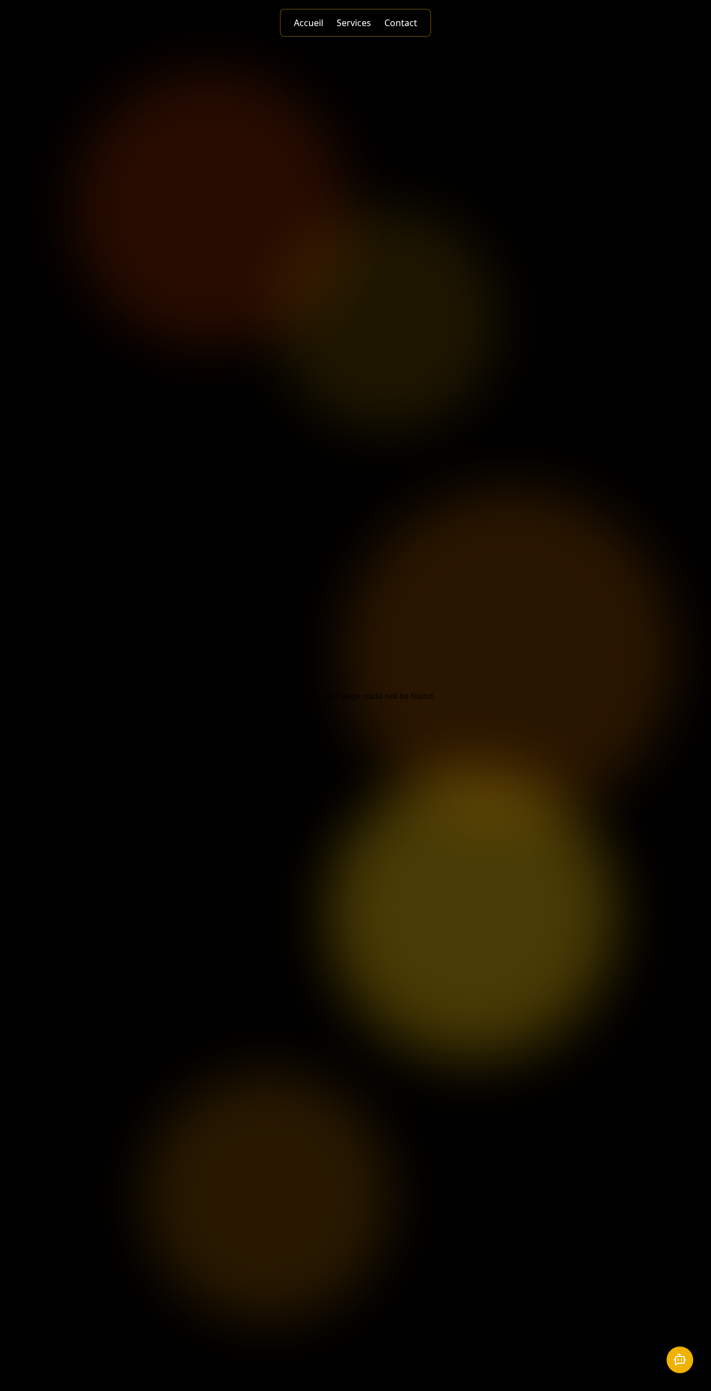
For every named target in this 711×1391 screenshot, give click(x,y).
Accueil (308, 23)
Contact (400, 23)
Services (354, 23)
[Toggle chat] (680, 1360)
